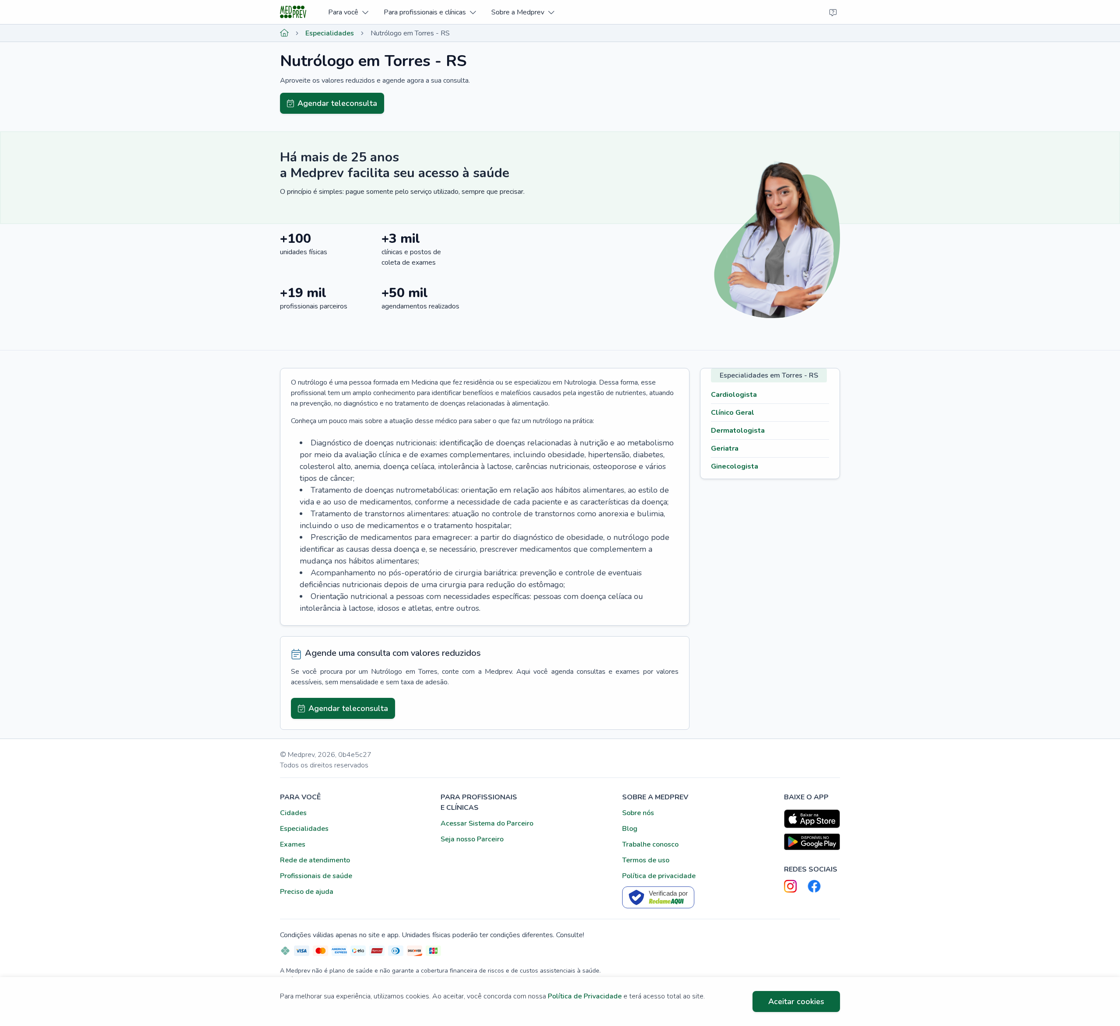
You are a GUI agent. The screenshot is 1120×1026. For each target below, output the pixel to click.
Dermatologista (738, 430)
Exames (292, 844)
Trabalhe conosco (650, 844)
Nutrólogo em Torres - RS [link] (410, 33)
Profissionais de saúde (316, 876)
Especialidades (329, 33)
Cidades (293, 813)
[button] (348, 12)
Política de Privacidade (585, 996)
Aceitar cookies (796, 1001)
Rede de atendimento (315, 860)
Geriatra (724, 448)
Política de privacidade (659, 876)
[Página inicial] (284, 33)
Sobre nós (638, 813)
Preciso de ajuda (306, 891)
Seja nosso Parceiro (472, 839)
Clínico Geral (732, 412)
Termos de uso (645, 860)
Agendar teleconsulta (337, 103)
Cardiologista (734, 394)
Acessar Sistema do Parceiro (487, 823)
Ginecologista (734, 466)
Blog (629, 828)
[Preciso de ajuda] (833, 12)
